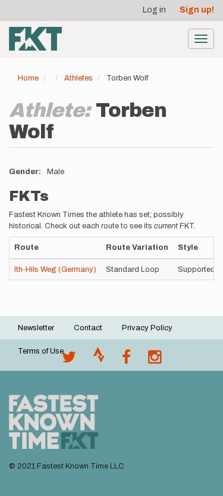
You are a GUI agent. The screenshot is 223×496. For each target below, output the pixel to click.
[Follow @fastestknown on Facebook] (126, 360)
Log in (154, 9)
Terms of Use (41, 351)
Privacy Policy (147, 328)
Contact (88, 328)
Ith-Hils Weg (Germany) (55, 269)
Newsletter (36, 328)
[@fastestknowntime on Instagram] (154, 360)
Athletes (78, 78)
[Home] (35, 39)
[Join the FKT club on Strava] (99, 360)
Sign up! (197, 9)
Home (28, 78)
